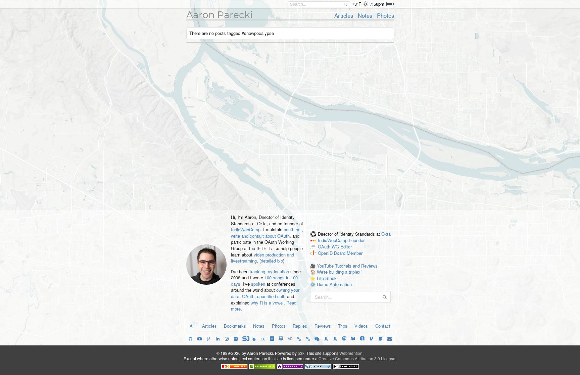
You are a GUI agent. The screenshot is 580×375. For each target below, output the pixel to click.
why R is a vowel (267, 302)
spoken (258, 284)
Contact (382, 326)
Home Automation (334, 284)
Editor (346, 247)
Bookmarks (235, 326)
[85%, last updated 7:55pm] (390, 4)
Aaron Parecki (219, 14)
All (192, 326)
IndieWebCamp (245, 229)
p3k (301, 353)
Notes (365, 15)
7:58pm (377, 4)
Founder (357, 240)
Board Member (348, 253)
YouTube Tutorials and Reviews (347, 266)
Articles (343, 15)
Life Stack (327, 278)
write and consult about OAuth (260, 236)
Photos (385, 15)
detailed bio (272, 260)
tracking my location (269, 271)
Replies (300, 326)
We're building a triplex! (339, 272)
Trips (342, 326)
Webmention (350, 353)
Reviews (323, 326)
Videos (361, 326)
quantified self (270, 296)
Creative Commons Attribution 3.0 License (357, 358)
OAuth (248, 296)
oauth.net (293, 229)
